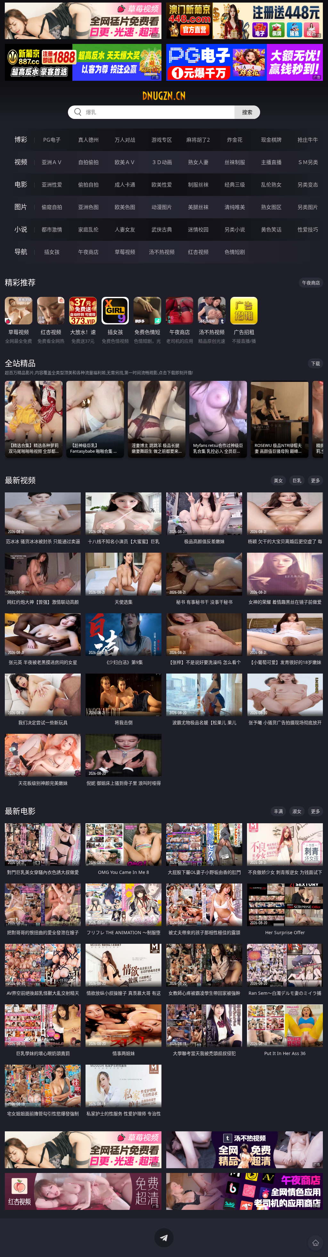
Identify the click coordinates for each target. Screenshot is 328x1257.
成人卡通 (125, 184)
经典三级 (235, 184)
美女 (278, 480)
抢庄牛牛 (308, 139)
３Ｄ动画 (162, 162)
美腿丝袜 (198, 207)
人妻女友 (125, 229)
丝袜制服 (235, 162)
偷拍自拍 (88, 184)
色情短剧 (235, 252)
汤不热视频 (162, 252)
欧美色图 (125, 207)
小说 (20, 229)
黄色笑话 (271, 229)
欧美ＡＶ (125, 162)
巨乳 (296, 480)
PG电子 (52, 139)
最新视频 (20, 480)
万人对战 (125, 139)
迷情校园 (198, 229)
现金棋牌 (271, 139)
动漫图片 (162, 207)
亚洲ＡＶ (52, 162)
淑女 (296, 811)
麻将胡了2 (198, 139)
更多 (315, 480)
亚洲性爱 (52, 184)
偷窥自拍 (52, 207)
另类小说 (235, 229)
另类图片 (308, 207)
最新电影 (20, 811)
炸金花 (234, 139)
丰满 (278, 811)
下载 (315, 363)
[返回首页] (315, 1243)
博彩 (20, 139)
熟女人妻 (198, 162)
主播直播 (271, 162)
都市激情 (52, 229)
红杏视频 (198, 252)
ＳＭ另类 (308, 162)
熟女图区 (271, 207)
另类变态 (308, 184)
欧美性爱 (162, 184)
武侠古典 (162, 229)
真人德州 (88, 139)
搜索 (247, 112)
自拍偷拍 (88, 162)
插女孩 (52, 252)
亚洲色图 (88, 207)
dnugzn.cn (164, 95)
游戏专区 (162, 139)
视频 (20, 162)
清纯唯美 (235, 207)
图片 (20, 207)
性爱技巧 (308, 229)
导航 (20, 251)
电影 (20, 184)
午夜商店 (88, 252)
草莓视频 (125, 252)
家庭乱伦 (88, 229)
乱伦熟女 (271, 184)
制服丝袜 (198, 184)
